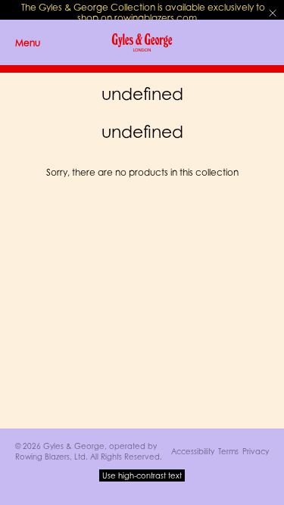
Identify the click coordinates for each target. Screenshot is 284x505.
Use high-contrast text (142, 475)
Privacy (255, 451)
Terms (228, 451)
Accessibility (192, 451)
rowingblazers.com (155, 17)
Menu (27, 42)
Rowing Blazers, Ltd (50, 456)
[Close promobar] (272, 13)
